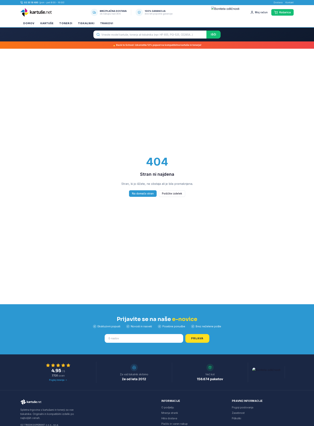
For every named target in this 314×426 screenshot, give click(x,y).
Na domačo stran (143, 193)
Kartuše (47, 23)
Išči (213, 34)
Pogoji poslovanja (242, 407)
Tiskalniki (86, 23)
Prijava (197, 338)
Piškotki (236, 418)
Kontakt (289, 2)
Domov (29, 23)
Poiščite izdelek (172, 193)
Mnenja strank (169, 412)
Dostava (278, 2)
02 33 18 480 (31, 2)
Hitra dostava (169, 418)
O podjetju (167, 407)
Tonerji (65, 23)
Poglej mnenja (56, 380)
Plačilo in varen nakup (174, 423)
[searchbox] (149, 35)
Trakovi (106, 23)
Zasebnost (238, 412)
